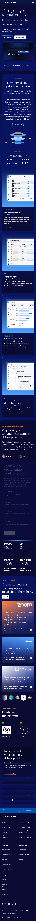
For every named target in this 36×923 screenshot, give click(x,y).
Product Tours (5, 832)
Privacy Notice (5, 908)
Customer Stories (6, 854)
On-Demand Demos (6, 830)
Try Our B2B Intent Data (7, 869)
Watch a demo (7, 37)
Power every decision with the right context (12, 402)
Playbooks (4, 859)
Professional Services (24, 852)
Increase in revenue (7, 553)
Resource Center (6, 849)
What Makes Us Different (25, 827)
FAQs (3, 852)
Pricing (3, 840)
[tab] (9, 456)
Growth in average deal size (10, 569)
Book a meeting (20, 37)
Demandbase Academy (24, 854)
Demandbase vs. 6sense (24, 835)
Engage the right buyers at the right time (13, 278)
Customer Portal (23, 849)
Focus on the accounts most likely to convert (12, 214)
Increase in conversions (24, 553)
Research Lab (22, 859)
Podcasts (4, 862)
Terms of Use (23, 908)
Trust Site (4, 891)
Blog (3, 857)
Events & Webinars (6, 864)
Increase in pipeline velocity (25, 569)
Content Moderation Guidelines (9, 913)
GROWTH (21, 857)
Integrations (5, 837)
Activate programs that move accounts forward (13, 340)
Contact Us (4, 884)
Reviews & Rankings (23, 830)
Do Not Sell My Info (24, 910)
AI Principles (5, 894)
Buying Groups (5, 835)
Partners (4, 886)
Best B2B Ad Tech (23, 832)
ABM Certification (6, 867)
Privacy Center (14, 908)
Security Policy (14, 910)
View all (6, 597)
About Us (4, 879)
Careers (4, 889)
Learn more (17, 124)
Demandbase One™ (6, 827)
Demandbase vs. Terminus (25, 837)
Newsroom (4, 881)
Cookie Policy (5, 910)
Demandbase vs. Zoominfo (25, 840)
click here (28, 809)
